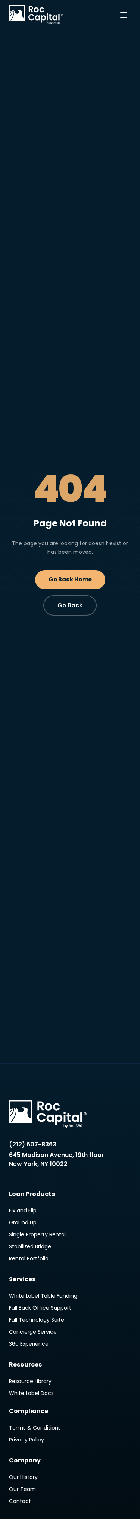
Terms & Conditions (35, 1427)
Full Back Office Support (40, 1308)
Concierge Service (33, 1332)
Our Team (22, 1489)
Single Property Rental (37, 1234)
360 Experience (29, 1344)
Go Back (70, 605)
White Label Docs (31, 1393)
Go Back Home (70, 579)
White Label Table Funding (43, 1296)
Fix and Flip (23, 1210)
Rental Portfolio (29, 1258)
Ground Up (23, 1222)
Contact (20, 1501)
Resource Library (30, 1381)
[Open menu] (123, 14)
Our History (23, 1477)
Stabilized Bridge (30, 1246)
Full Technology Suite (36, 1320)
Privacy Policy (26, 1439)
